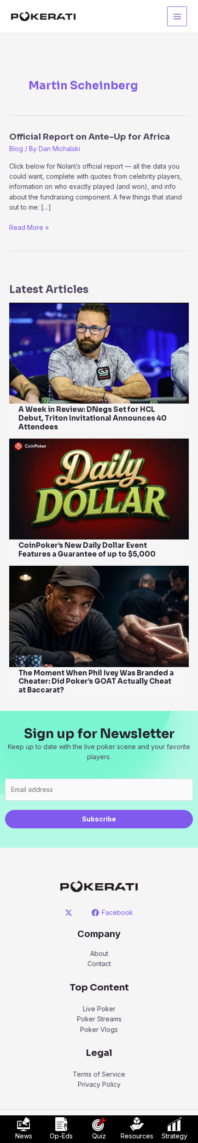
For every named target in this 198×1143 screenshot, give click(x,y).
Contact (99, 963)
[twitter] (70, 912)
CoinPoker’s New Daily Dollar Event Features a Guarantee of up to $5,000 (87, 549)
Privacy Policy (99, 1084)
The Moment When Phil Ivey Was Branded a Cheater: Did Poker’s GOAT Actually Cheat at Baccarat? (96, 681)
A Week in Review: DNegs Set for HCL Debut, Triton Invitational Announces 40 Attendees (92, 418)
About (99, 953)
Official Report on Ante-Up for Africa (89, 137)
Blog (16, 148)
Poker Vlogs (99, 1029)
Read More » (29, 228)
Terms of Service (99, 1074)
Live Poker (99, 1009)
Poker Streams (99, 1019)
